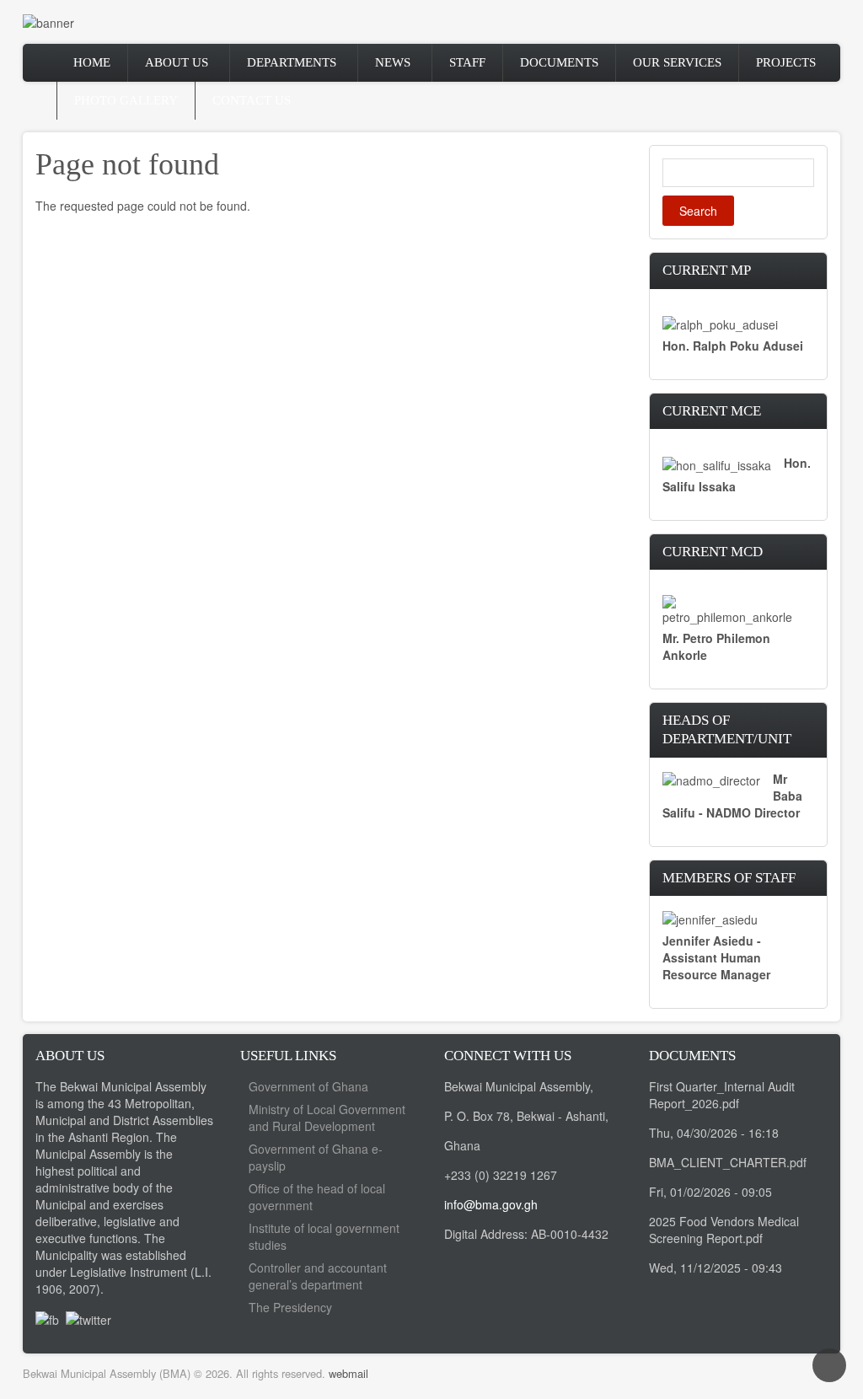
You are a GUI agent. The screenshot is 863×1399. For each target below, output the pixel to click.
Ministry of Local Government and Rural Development (327, 1117)
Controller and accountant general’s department (318, 1276)
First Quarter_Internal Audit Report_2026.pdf (722, 1095)
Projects (786, 62)
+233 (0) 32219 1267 (500, 1174)
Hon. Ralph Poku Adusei (732, 345)
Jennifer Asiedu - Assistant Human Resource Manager (716, 957)
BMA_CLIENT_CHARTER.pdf (728, 1162)
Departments (291, 62)
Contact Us (251, 100)
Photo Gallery (126, 100)
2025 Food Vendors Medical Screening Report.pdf (724, 1229)
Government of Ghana (308, 1086)
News (392, 62)
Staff (467, 62)
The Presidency (290, 1307)
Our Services (677, 62)
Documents (559, 62)
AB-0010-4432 (569, 1233)
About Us (176, 62)
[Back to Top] (829, 1365)
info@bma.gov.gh (491, 1204)
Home (91, 62)
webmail (348, 1373)
